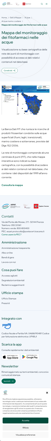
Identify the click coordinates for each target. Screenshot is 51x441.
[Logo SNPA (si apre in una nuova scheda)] (18, 4)
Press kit (6, 303)
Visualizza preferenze (25, 435)
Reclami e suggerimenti (13, 285)
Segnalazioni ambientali (13, 280)
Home (4, 17)
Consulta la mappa (12, 185)
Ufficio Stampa (9, 298)
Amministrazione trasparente (16, 248)
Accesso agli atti (9, 275)
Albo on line (7, 252)
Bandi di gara (8, 257)
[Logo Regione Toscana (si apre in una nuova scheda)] (27, 4)
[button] (47, 392)
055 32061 (16, 225)
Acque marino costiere (11, 21)
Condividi (8, 70)
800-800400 (23, 228)
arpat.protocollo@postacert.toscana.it (25, 231)
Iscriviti (7, 381)
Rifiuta (26, 427)
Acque (27, 17)
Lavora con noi (9, 262)
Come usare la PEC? (11, 234)
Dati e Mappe (15, 17)
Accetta (25, 420)
